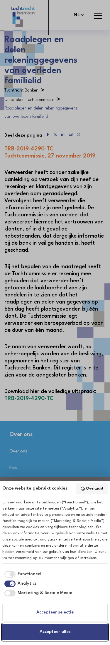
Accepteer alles (55, 632)
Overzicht (95, 488)
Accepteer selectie (55, 612)
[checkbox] (21, 574)
